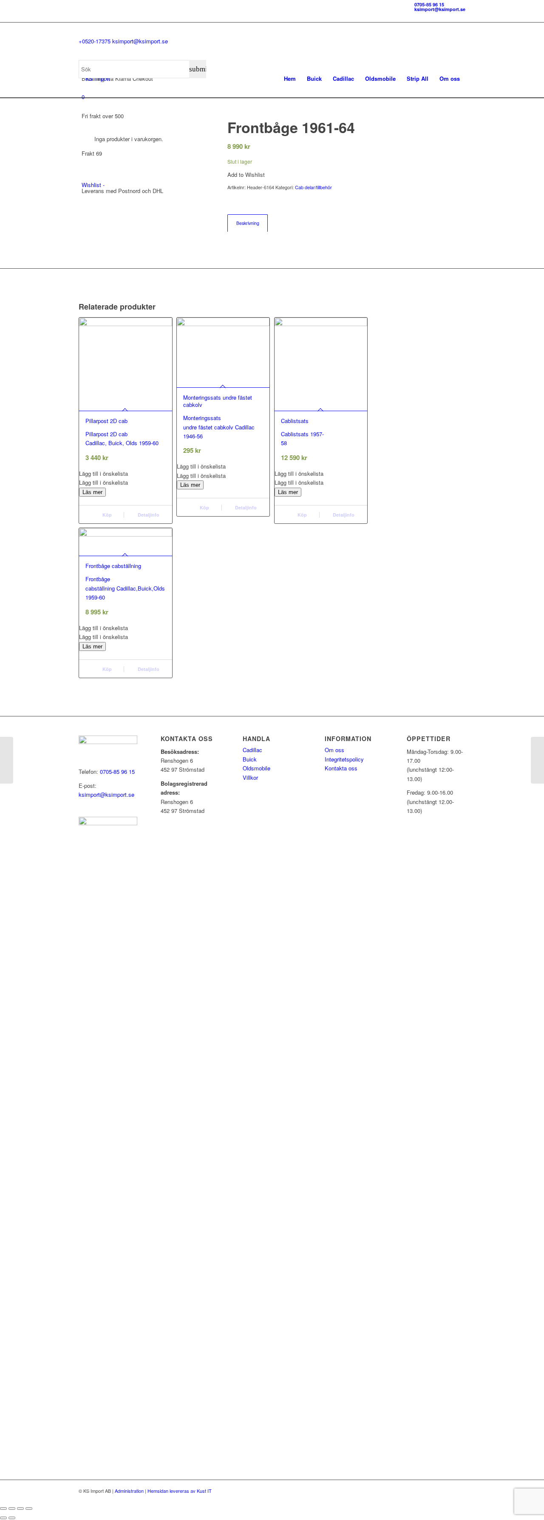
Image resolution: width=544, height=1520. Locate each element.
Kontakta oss (341, 768)
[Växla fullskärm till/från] (11, 1508)
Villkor (250, 777)
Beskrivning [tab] (247, 223)
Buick (250, 759)
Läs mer (92, 492)
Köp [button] (106, 514)
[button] (125, 473)
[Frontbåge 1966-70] (6, 760)
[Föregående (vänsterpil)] (3, 1518)
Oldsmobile (256, 768)
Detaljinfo (147, 514)
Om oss (334, 750)
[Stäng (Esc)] (29, 1508)
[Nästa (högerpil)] (11, 1518)
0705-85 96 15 (429, 4)
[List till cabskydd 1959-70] (537, 760)
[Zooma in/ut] (3, 1508)
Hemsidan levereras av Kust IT (179, 1490)
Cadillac (252, 750)
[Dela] (20, 1508)
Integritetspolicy (344, 759)
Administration (129, 1490)
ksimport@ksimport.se (439, 9)
